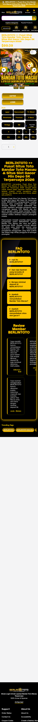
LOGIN (12, 102)
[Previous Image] (4, 70)
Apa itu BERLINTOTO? (16, 261)
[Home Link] (14, 12)
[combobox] (17, 18)
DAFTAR (13, 96)
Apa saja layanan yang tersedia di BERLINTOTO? (18, 272)
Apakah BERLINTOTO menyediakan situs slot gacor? (18, 312)
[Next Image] (34, 70)
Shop (3, 12)
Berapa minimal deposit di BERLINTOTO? (18, 284)
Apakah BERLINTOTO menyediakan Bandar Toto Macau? (19, 297)
